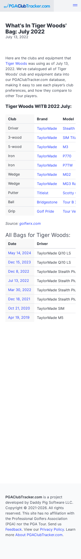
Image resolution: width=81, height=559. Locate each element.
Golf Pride (45, 211)
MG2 (67, 174)
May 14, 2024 (19, 253)
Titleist (42, 193)
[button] (75, 5)
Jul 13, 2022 (18, 280)
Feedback (13, 529)
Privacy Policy (52, 529)
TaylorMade (47, 128)
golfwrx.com (30, 223)
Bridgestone (47, 202)
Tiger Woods (16, 63)
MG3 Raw (71, 183)
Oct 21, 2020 (19, 308)
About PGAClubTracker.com (39, 534)
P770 (67, 156)
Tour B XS (71, 202)
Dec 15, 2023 (19, 262)
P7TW (68, 165)
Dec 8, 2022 (18, 271)
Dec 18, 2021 (19, 299)
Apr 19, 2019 (18, 317)
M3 (65, 147)
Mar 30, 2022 (19, 289)
